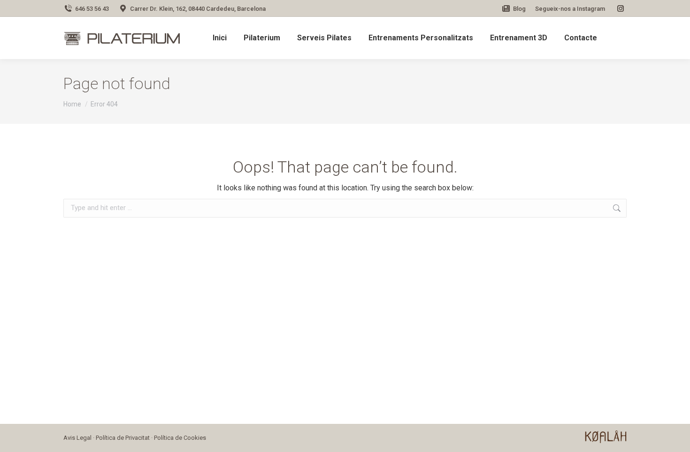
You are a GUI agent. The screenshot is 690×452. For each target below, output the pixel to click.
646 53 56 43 (92, 8)
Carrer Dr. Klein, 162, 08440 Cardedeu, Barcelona (198, 8)
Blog (519, 8)
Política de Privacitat (123, 437)
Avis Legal (77, 437)
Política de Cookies (180, 437)
